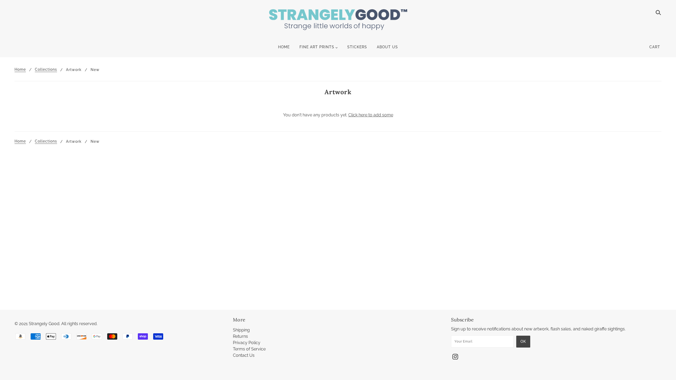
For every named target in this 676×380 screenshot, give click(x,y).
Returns (240, 336)
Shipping (241, 329)
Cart (654, 47)
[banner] (338, 22)
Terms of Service (249, 349)
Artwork (74, 70)
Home (20, 70)
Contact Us (244, 355)
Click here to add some (370, 114)
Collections (46, 70)
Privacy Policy (246, 342)
